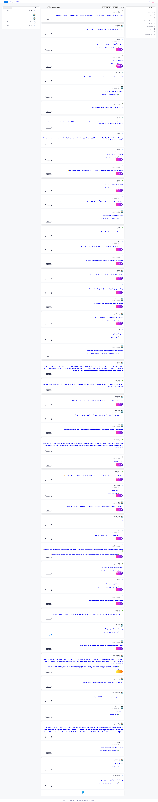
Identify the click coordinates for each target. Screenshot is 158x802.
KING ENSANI (117, 486)
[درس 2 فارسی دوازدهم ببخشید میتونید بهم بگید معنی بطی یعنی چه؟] (82, 218)
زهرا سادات (117, 25)
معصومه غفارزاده (116, 692)
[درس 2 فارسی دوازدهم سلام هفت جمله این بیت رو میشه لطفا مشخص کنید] (82, 587)
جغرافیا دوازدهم (150, 18)
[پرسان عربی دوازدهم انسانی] (154, 24)
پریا (31, 21)
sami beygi (117, 723)
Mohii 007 (117, 471)
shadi (118, 133)
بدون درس (153, 37)
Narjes (30, 10)
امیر (119, 329)
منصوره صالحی (117, 299)
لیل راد (118, 103)
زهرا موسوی (117, 563)
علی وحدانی (117, 707)
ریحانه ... (118, 531)
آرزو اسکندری (117, 545)
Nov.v (30, 25)
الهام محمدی (117, 411)
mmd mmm (117, 759)
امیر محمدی (117, 396)
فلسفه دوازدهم (150, 29)
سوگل (118, 227)
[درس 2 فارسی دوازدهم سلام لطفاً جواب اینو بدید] (82, 493)
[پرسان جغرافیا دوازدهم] (154, 18)
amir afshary (117, 439)
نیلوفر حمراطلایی (116, 655)
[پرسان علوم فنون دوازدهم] (154, 26)
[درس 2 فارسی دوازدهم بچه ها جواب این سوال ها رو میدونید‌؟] (82, 632)
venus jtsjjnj (117, 502)
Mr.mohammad (29, 14)
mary (118, 362)
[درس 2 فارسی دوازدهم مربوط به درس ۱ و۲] (82, 767)
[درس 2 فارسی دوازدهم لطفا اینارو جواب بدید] (82, 714)
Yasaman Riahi (116, 775)
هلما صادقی (117, 678)
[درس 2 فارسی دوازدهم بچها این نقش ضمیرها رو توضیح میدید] (82, 157)
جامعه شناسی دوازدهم (149, 32)
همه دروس (153, 10)
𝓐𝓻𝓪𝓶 (118, 40)
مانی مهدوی (117, 313)
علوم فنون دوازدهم (150, 26)
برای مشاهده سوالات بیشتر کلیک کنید (83, 795)
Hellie (118, 117)
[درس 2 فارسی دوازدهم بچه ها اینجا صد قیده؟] (82, 63)
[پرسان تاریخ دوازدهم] (154, 12)
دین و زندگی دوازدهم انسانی (150, 34)
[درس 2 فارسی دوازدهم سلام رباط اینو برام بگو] (82, 337)
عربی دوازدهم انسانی (149, 23)
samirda (118, 72)
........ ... (118, 197)
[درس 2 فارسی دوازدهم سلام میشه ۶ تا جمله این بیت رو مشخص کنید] (82, 571)
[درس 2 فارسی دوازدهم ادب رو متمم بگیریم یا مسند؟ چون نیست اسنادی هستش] (82, 47)
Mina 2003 (117, 743)
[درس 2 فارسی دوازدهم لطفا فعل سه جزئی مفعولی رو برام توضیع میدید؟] (82, 750)
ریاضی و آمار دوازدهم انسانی (148, 21)
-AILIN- (118, 242)
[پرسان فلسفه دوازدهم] (154, 29)
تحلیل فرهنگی (151, 15)
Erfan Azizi (117, 610)
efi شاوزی (117, 641)
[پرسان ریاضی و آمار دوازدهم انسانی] (154, 21)
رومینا (118, 270)
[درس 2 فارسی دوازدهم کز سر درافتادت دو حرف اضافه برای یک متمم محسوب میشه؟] (82, 321)
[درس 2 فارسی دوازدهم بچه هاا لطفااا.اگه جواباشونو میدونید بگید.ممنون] (82, 783)
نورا (119, 11)
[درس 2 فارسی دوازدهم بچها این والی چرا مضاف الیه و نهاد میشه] (82, 188)
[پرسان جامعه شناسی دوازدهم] (154, 32)
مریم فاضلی (117, 624)
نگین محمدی (117, 516)
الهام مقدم (117, 380)
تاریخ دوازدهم (150, 12)
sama (118, 87)
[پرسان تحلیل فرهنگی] (154, 15)
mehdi (118, 256)
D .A (119, 346)
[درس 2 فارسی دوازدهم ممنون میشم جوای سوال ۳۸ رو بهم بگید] (82, 94)
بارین (118, 211)
